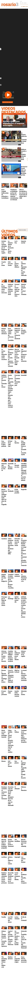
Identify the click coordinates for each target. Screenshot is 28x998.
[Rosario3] (9, 3)
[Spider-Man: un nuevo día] (17, 605)
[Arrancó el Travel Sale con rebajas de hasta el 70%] (14, 171)
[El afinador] (17, 794)
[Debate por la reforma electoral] (4, 332)
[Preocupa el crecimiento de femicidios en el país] (17, 389)
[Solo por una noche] (10, 266)
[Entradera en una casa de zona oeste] (17, 550)
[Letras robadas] (17, 917)
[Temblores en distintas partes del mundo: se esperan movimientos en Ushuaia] (14, 191)
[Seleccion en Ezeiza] (24, 691)
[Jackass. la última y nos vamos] (10, 858)
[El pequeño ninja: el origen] (17, 960)
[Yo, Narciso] (17, 445)
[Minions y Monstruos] (24, 794)
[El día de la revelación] (24, 917)
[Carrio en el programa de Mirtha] (17, 876)
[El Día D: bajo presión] (17, 494)
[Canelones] (4, 550)
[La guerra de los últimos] (17, 266)
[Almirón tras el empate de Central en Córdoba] (24, 288)
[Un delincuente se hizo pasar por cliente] (17, 654)
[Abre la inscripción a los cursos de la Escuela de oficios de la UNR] (23, 191)
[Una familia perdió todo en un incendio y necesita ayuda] (24, 445)
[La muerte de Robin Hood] (24, 332)
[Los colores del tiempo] (24, 858)
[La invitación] (10, 494)
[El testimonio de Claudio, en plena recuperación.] (24, 876)
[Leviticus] (4, 858)
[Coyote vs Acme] (4, 266)
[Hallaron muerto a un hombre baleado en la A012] (14, 154)
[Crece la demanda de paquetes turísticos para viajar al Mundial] (10, 674)
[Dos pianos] (17, 767)
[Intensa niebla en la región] (24, 654)
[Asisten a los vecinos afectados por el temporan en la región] (14, 120)
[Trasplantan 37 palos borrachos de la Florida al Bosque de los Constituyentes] (10, 579)
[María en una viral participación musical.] (4, 739)
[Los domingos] (10, 605)
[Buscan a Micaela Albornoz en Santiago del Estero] (4, 674)
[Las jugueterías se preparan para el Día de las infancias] (24, 355)
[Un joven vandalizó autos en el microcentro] (4, 288)
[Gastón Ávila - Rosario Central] (17, 691)
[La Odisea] (17, 739)
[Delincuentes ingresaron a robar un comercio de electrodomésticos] (17, 332)
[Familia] (4, 917)
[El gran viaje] (10, 691)
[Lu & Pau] (17, 245)
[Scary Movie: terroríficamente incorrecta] (24, 960)
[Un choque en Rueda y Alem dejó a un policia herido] (17, 937)
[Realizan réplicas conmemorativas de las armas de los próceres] (4, 876)
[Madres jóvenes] (10, 960)
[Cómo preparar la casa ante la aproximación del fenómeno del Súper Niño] (10, 550)
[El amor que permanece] (4, 691)
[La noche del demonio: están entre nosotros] (4, 355)
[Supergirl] (17, 858)
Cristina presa (7, 102)
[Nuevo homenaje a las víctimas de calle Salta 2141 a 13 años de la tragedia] (4, 494)
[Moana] (4, 767)
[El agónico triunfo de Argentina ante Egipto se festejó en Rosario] (24, 767)
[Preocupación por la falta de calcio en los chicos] (4, 605)
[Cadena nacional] (17, 579)
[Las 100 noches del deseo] (10, 917)
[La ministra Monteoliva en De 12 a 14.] (24, 579)
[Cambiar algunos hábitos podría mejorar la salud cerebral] (10, 654)
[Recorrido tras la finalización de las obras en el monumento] (10, 876)
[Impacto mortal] (24, 245)
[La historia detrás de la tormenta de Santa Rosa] (14, 138)
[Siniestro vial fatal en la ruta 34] (4, 470)
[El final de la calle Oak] (10, 445)
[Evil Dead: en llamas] (10, 767)
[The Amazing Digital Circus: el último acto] (4, 960)
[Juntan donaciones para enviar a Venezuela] (10, 841)
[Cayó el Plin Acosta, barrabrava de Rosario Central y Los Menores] (10, 937)
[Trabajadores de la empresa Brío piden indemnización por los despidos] (24, 739)
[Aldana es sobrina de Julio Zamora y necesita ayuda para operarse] (4, 937)
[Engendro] (24, 494)
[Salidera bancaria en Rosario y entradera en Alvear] (4, 389)
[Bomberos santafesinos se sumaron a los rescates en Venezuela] (4, 794)
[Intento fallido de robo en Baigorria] (4, 579)
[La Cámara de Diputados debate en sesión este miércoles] (24, 266)
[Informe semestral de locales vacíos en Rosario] (4, 654)
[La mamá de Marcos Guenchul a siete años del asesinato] (24, 674)
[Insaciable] (24, 389)
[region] (14, 21)
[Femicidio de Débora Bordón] (10, 470)
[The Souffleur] (17, 841)
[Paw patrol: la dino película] (4, 445)
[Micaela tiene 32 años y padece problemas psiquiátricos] (4, 841)
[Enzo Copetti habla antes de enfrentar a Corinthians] (5, 191)
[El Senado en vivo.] (17, 470)
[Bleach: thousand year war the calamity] (24, 841)
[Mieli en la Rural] (17, 674)
